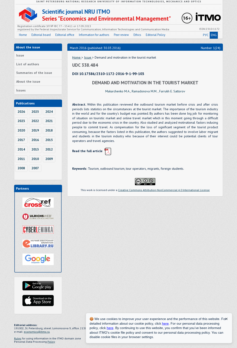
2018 (49, 130)
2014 (21, 149)
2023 (21, 121)
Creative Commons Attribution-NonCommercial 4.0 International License (164, 190)
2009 (49, 159)
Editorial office (64, 35)
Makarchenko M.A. (117, 91)
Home (23, 35)
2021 (49, 121)
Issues (21, 90)
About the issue (28, 81)
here (165, 323)
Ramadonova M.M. (145, 91)
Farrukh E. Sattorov (172, 91)
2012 (49, 149)
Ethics (137, 35)
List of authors (27, 64)
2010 (35, 159)
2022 (35, 121)
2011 (21, 159)
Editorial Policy (155, 35)
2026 (21, 112)
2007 (35, 168)
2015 (49, 140)
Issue (20, 55)
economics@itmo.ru (37, 331)
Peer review (121, 35)
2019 (35, 130)
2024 (49, 112)
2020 (21, 130)
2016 (35, 140)
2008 (21, 168)
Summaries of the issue (34, 73)
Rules (17, 338)
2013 (35, 149)
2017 (21, 140)
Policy (51, 341)
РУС (206, 35)
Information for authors (94, 35)
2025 (35, 112)
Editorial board (41, 35)
